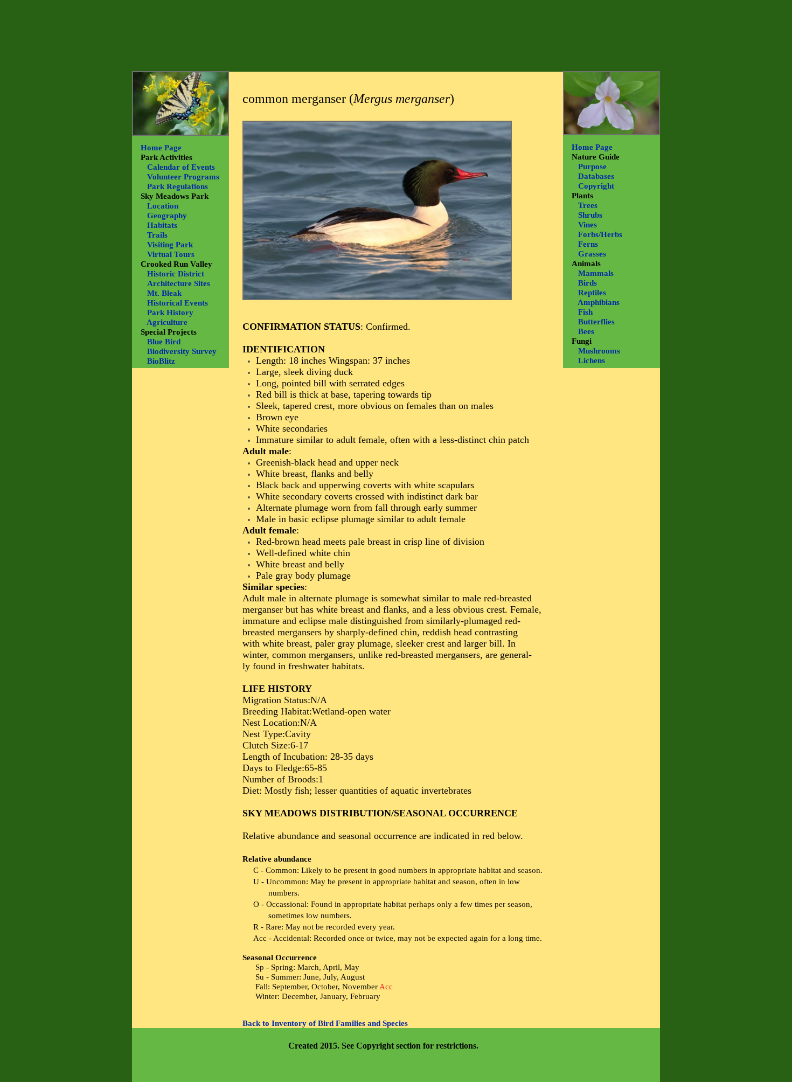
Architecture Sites (178, 283)
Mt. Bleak (164, 293)
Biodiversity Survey (182, 351)
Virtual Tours (170, 254)
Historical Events (177, 303)
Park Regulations (177, 186)
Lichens (591, 360)
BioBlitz (161, 361)
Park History (170, 312)
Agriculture (167, 322)
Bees (586, 331)
